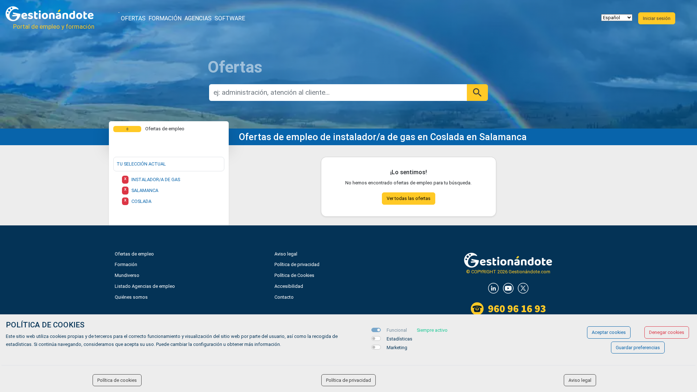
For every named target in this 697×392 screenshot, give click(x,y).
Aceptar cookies (609, 332)
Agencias (198, 18)
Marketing (397, 347)
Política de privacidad (296, 264)
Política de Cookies (294, 275)
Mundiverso (127, 275)
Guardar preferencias (638, 347)
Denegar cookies (666, 332)
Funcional (397, 330)
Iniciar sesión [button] (656, 18)
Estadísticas (399, 339)
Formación (165, 18)
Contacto (284, 297)
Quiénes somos (131, 297)
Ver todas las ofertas (409, 198)
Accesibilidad (288, 286)
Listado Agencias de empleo (145, 286)
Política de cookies (117, 380)
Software (230, 18)
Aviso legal (285, 254)
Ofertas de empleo (134, 254)
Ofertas (133, 18)
